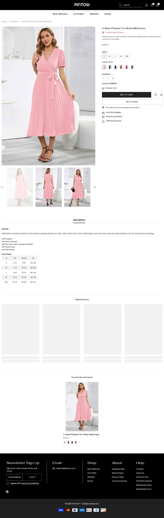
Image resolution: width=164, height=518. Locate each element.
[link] (155, 95)
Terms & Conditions (30, 483)
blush (64, 442)
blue (72, 442)
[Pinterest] (7, 492)
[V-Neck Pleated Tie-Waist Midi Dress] (82, 406)
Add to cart (126, 94)
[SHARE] (160, 95)
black (68, 442)
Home (4, 21)
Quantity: (106, 74)
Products (13, 21)
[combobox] (133, 5)
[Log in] (146, 5)
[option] (48, 96)
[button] (2, 187)
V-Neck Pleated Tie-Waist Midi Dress (81, 434)
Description (79, 219)
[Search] (130, 5)
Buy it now (132, 101)
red (75, 442)
